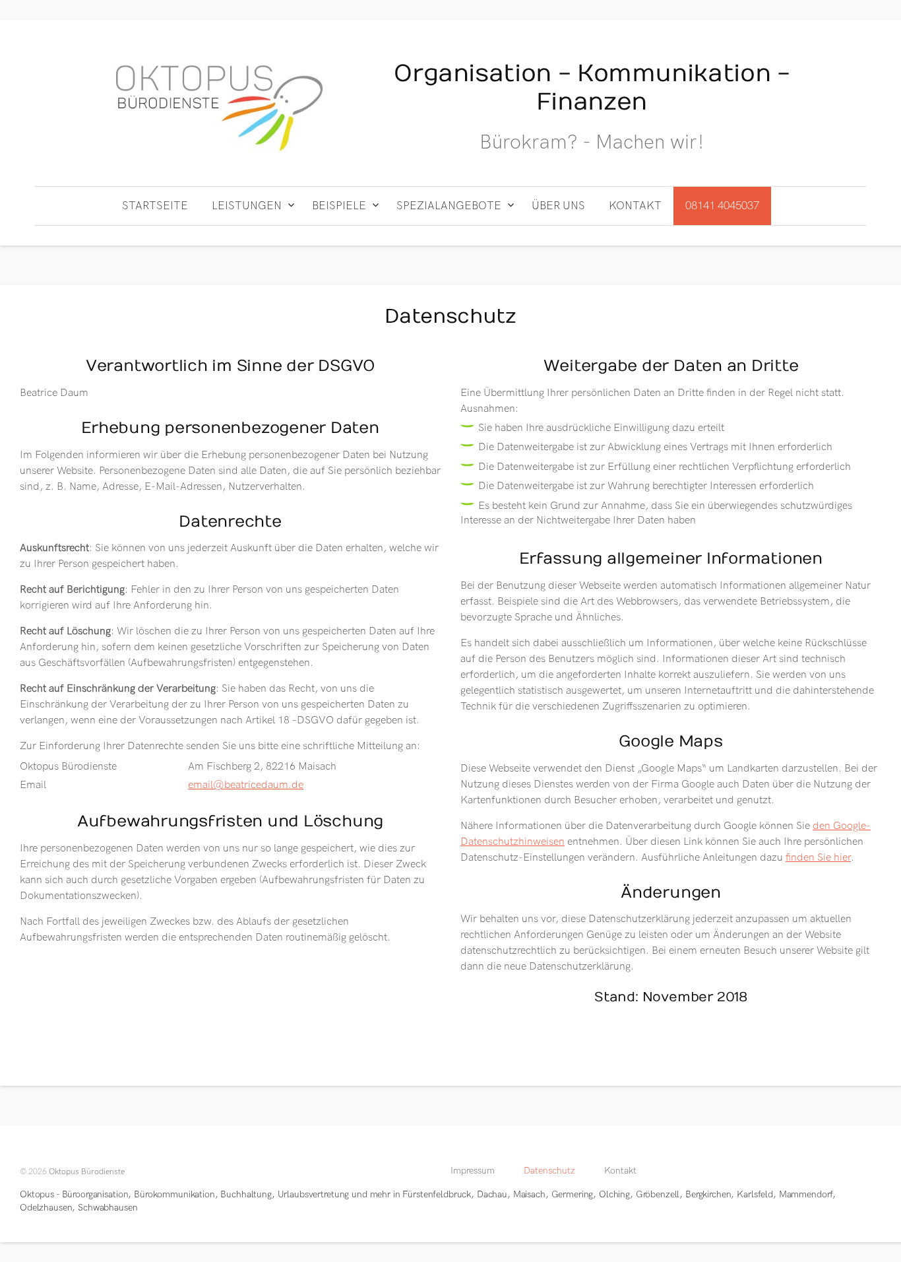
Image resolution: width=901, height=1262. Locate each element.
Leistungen (247, 206)
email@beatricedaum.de (245, 785)
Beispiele (339, 206)
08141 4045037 (722, 206)
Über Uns (558, 206)
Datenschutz (549, 1170)
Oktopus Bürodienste (87, 1172)
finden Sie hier (818, 857)
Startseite (155, 206)
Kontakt (635, 206)
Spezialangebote (448, 206)
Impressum (472, 1170)
